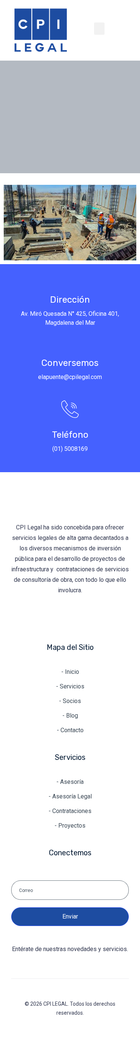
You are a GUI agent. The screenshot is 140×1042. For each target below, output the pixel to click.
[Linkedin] (47, 617)
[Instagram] (70, 617)
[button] (99, 28)
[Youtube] (93, 617)
